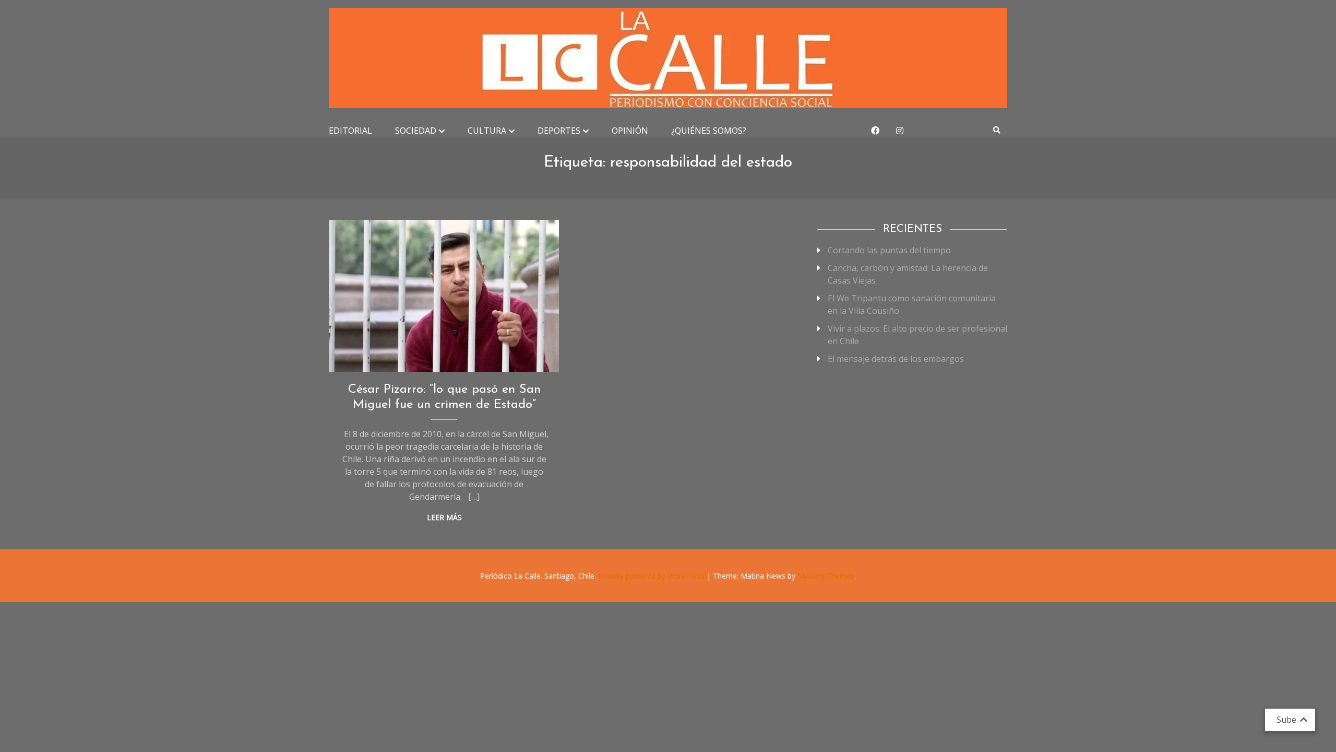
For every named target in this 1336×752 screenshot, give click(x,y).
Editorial (350, 130)
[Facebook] (875, 130)
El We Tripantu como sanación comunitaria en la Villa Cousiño (912, 304)
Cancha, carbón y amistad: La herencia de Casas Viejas (908, 274)
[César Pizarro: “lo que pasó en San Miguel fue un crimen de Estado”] (444, 296)
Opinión (630, 130)
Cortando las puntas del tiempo (889, 250)
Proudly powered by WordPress (652, 576)
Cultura (487, 130)
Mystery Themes (825, 576)
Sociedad (415, 130)
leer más (444, 517)
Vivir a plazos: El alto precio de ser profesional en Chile (917, 335)
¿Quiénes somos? (708, 130)
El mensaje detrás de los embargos (896, 359)
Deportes (559, 130)
